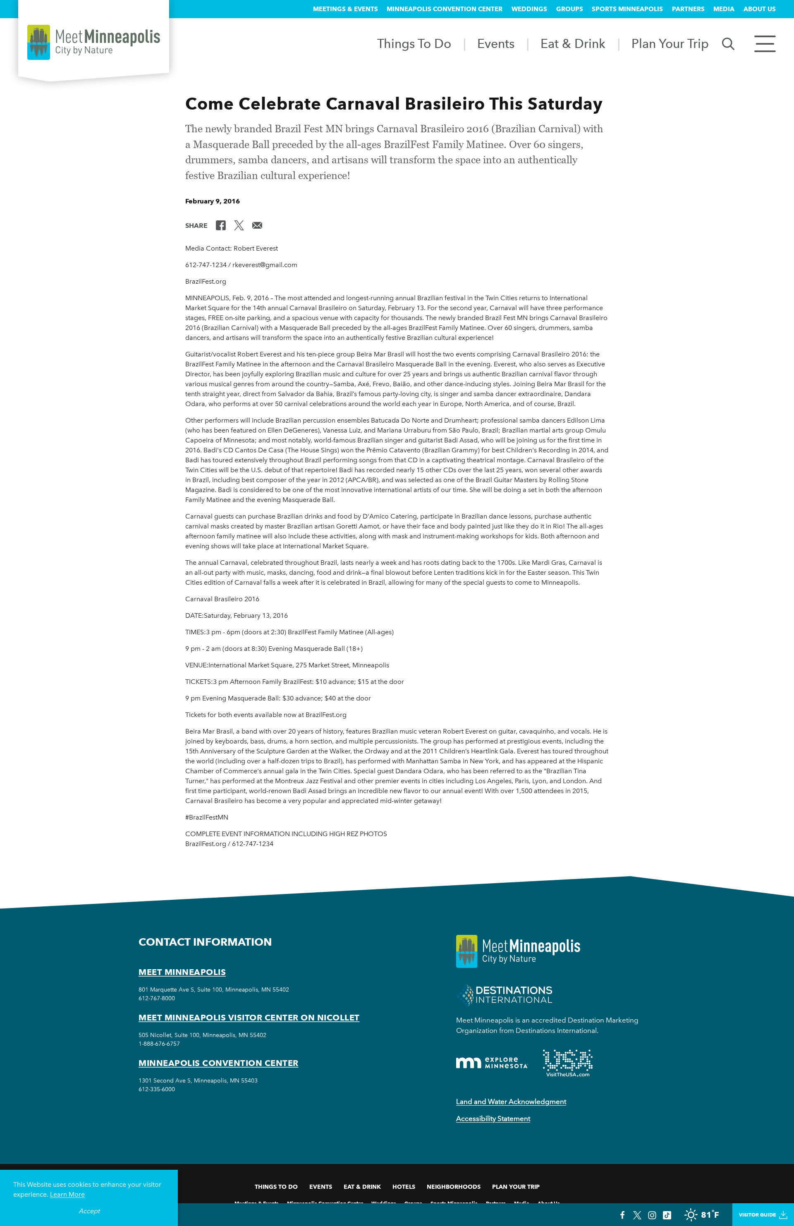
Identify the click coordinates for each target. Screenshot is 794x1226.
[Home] (93, 42)
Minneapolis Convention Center (444, 9)
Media (723, 9)
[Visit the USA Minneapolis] (568, 1063)
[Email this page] (257, 225)
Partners (688, 9)
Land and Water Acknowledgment (511, 1101)
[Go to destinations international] (504, 994)
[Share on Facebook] (221, 225)
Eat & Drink (572, 43)
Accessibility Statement (493, 1118)
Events (495, 43)
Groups (569, 9)
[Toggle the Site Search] (728, 43)
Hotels (403, 1186)
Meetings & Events (345, 9)
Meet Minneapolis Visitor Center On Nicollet (249, 1018)
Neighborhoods (454, 1186)
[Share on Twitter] (239, 225)
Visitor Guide (757, 1215)
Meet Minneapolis (182, 972)
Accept (89, 1211)
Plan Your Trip (670, 43)
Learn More (67, 1194)
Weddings (529, 9)
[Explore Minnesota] (492, 1062)
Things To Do (414, 43)
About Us (760, 9)
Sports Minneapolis (627, 9)
